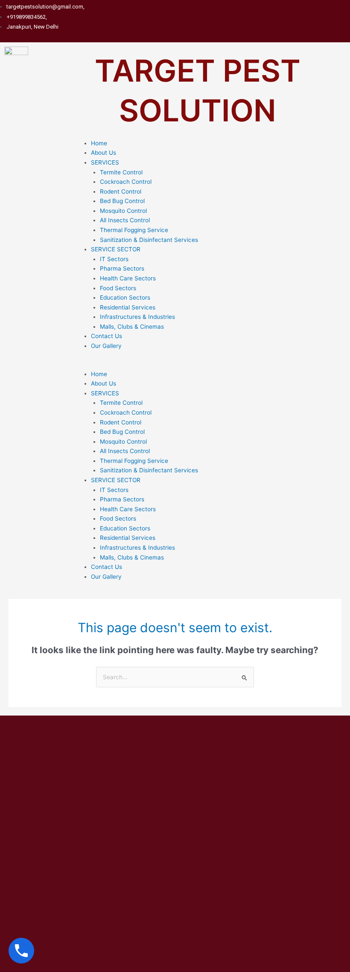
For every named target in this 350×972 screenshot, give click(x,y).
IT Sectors (114, 259)
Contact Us (106, 336)
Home (99, 143)
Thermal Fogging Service (134, 230)
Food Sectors (118, 288)
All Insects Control (125, 220)
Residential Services (127, 307)
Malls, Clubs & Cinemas (132, 326)
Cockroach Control (126, 181)
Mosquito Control (123, 210)
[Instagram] (346, 16)
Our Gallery (106, 345)
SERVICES (105, 162)
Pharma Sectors (122, 268)
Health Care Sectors (128, 278)
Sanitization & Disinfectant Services (149, 239)
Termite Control (121, 172)
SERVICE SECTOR (115, 249)
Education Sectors (125, 297)
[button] (211, 364)
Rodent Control (120, 191)
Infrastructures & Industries (137, 316)
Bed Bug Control (122, 200)
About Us (103, 152)
